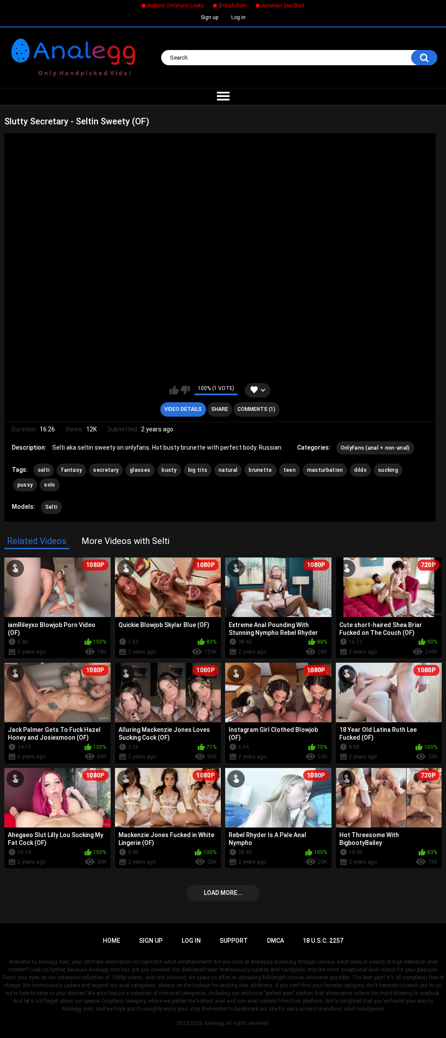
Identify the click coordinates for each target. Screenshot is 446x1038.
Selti (51, 507)
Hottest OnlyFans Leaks (176, 6)
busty (169, 470)
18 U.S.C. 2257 (323, 940)
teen (290, 470)
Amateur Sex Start (283, 6)
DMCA (275, 940)
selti (44, 470)
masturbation (325, 470)
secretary (105, 470)
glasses (140, 470)
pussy (25, 485)
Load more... (223, 892)
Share (219, 409)
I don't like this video (185, 390)
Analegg (214, 1023)
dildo (360, 470)
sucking (388, 470)
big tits (197, 470)
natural (228, 470)
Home (111, 940)
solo (49, 485)
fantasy (71, 470)
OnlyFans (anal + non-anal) (375, 448)
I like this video (174, 390)
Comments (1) (256, 409)
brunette (260, 470)
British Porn (233, 6)
